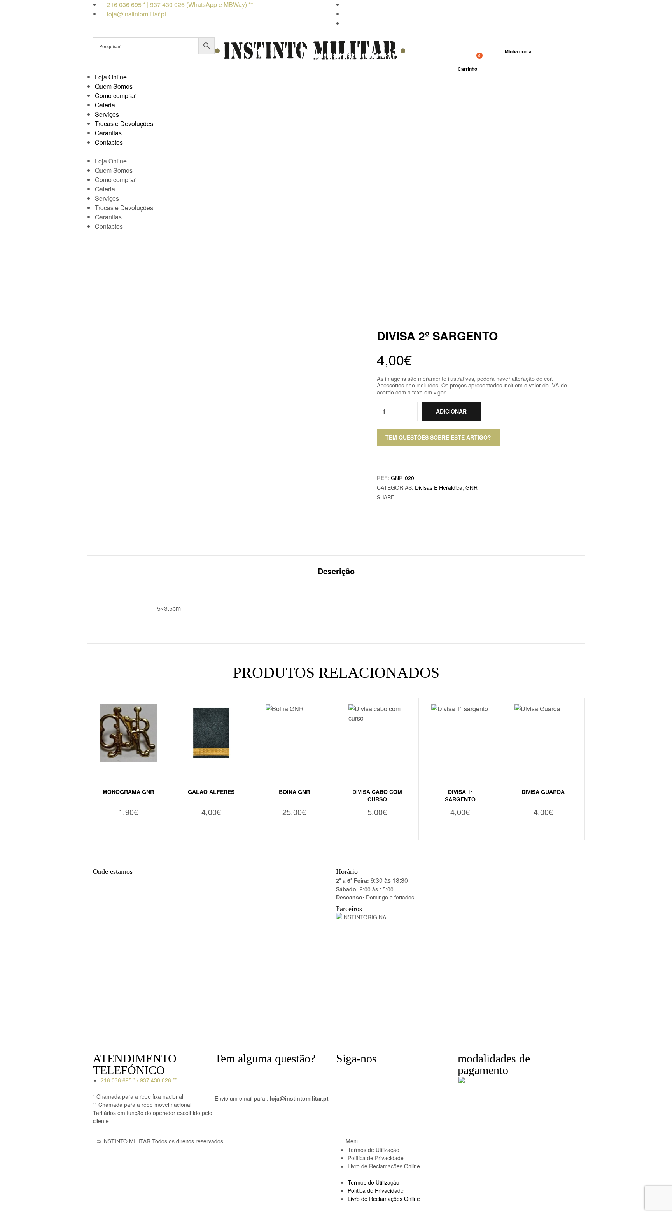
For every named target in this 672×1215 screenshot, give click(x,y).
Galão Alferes (211, 792)
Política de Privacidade (376, 1158)
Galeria (105, 104)
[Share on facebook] (401, 497)
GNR (472, 487)
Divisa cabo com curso (377, 795)
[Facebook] (345, 1074)
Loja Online (111, 76)
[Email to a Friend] (426, 497)
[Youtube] (387, 1074)
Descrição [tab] (336, 571)
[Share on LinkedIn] (417, 497)
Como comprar (115, 95)
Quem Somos (114, 86)
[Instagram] (366, 1074)
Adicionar (451, 411)
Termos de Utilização (373, 1150)
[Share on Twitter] (409, 497)
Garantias (108, 132)
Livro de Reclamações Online (384, 1166)
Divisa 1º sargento (460, 795)
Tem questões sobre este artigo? (438, 437)
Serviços (107, 114)
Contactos (109, 142)
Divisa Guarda (543, 792)
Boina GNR (294, 792)
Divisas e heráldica (438, 487)
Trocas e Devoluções (124, 123)
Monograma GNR (128, 792)
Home (283, 270)
